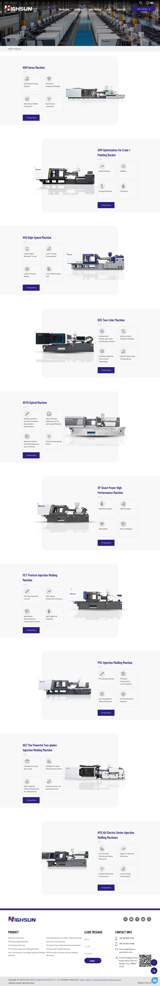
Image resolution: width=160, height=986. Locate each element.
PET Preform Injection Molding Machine (23, 949)
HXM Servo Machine (16, 938)
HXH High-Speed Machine (18, 941)
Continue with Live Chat (143, 974)
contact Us (121, 9)
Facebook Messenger (143, 981)
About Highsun (95, 9)
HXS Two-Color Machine (55, 941)
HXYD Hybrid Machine (16, 945)
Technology (79, 9)
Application (64, 9)
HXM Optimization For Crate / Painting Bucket (64, 938)
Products (50, 9)
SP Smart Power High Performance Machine (63, 945)
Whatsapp (143, 977)
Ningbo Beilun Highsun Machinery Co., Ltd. (42, 979)
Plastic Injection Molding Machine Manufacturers (100, 980)
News (109, 9)
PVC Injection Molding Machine (58, 949)
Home (10, 49)
